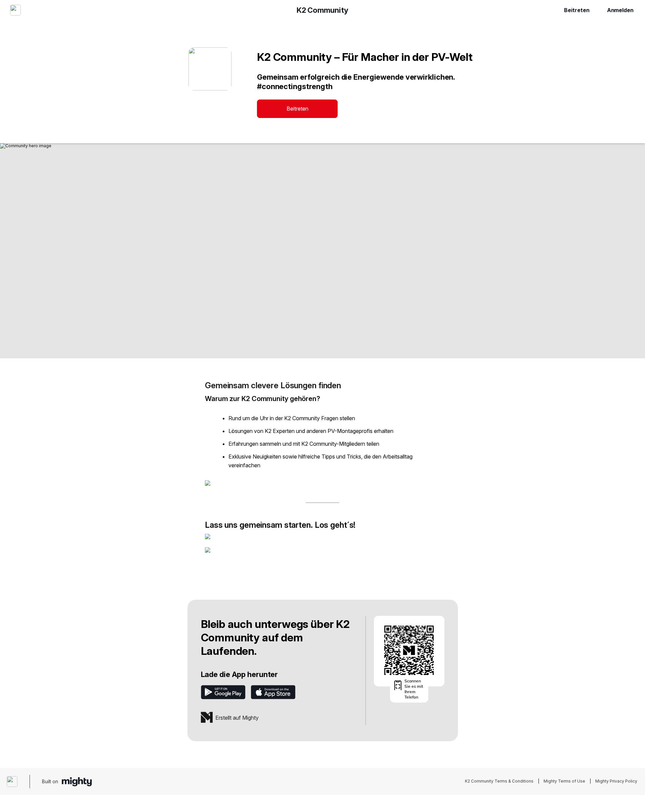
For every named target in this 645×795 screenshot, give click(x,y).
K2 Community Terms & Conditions (499, 781)
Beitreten (576, 10)
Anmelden (620, 10)
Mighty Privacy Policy (616, 781)
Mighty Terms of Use (564, 781)
